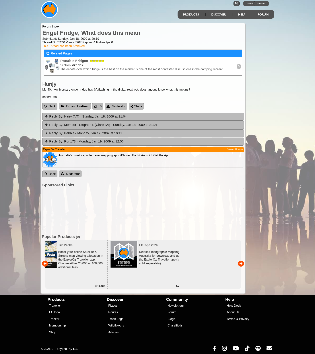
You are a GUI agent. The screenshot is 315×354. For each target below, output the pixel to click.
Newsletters (176, 305)
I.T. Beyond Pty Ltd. (64, 349)
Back (52, 106)
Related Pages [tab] (61, 53)
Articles (113, 332)
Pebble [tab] (85, 133)
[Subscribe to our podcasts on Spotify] (258, 349)
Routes (113, 312)
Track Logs (115, 319)
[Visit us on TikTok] (247, 349)
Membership (57, 325)
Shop (52, 332)
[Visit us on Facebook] (214, 349)
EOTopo (54, 312)
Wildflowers (116, 325)
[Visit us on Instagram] (224, 349)
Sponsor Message (235, 149)
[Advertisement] (161, 209)
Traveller (55, 305)
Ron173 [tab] (86, 141)
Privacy (244, 319)
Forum (263, 14)
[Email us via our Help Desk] (269, 349)
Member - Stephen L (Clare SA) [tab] (103, 125)
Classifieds (175, 325)
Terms (231, 319)
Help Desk (234, 305)
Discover (218, 14)
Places (113, 305)
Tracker (54, 319)
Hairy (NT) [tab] (88, 116)
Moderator (119, 106)
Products (191, 14)
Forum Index (50, 26)
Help (241, 14)
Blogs (171, 319)
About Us (233, 312)
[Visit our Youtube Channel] (235, 349)
